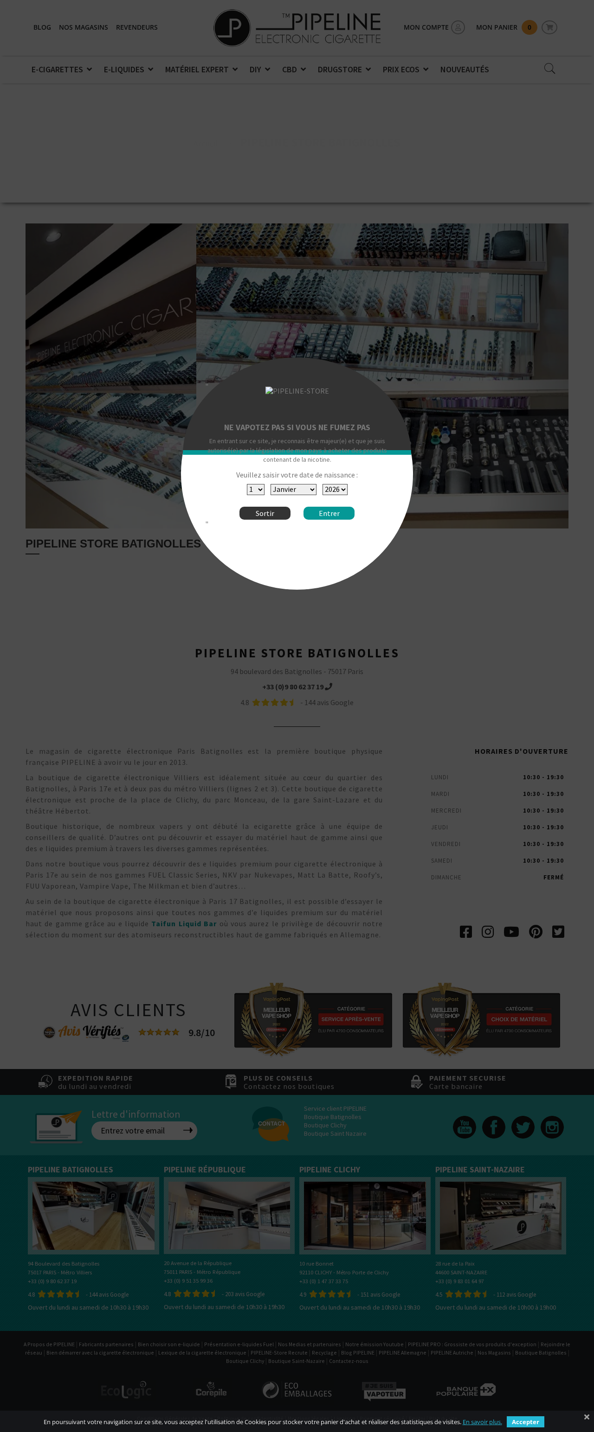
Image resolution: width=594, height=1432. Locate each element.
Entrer (329, 513)
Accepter (525, 1422)
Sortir (265, 513)
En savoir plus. (482, 1422)
